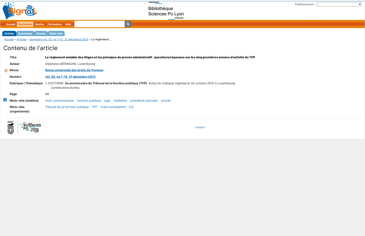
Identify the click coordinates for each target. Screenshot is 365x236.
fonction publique (89, 100)
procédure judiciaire (144, 100)
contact (200, 127)
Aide (68, 24)
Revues (41, 33)
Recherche (25, 24)
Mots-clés (56, 33)
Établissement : (305, 4)
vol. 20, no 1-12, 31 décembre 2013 (70, 76)
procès (166, 100)
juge (107, 100)
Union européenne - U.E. (117, 107)
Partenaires (55, 24)
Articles (9, 33)
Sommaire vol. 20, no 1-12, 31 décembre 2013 (59, 39)
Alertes (39, 24)
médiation (120, 100)
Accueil (10, 24)
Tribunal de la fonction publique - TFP (71, 107)
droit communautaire (59, 100)
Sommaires (25, 33)
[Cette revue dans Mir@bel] (6, 70)
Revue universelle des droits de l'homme (74, 70)
